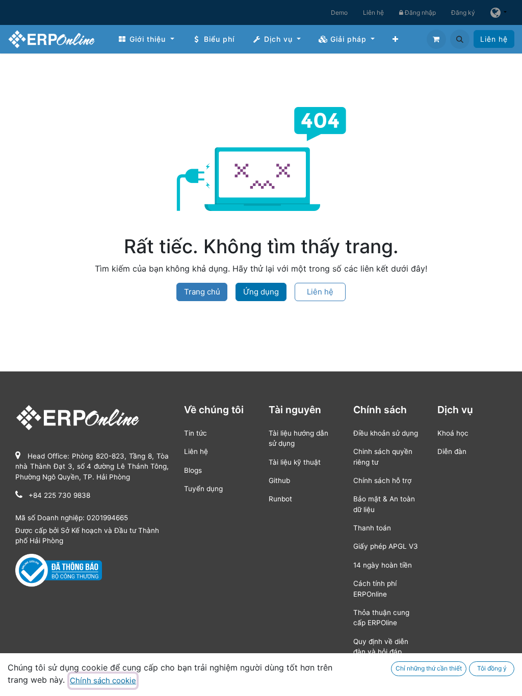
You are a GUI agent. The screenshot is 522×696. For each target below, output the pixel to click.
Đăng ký (463, 12)
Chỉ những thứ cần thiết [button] (429, 668)
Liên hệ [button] (320, 292)
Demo (339, 12)
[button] (459, 39)
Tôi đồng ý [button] (492, 668)
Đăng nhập (419, 12)
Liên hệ (373, 12)
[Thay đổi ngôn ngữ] (498, 12)
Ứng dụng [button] (261, 292)
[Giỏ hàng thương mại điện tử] (436, 39)
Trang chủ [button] (202, 292)
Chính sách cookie (103, 680)
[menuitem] (146, 38)
